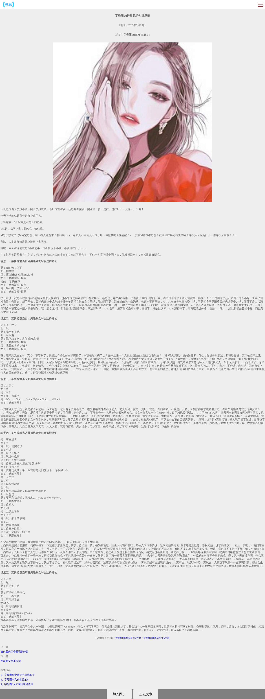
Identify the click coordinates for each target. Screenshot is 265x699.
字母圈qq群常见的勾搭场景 (156, 638)
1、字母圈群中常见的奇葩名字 (18, 675)
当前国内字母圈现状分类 (14, 651)
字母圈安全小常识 (11, 661)
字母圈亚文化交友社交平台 (128, 638)
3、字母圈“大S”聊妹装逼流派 (17, 684)
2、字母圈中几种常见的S (14, 679)
